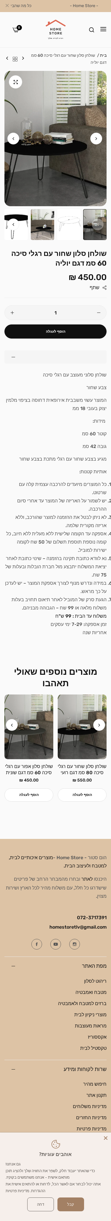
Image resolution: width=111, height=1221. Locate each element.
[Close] (106, 1138)
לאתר (87, 879)
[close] (7, 6)
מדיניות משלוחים (90, 1106)
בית (103, 55)
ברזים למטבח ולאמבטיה (82, 1003)
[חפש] (91, 30)
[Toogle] (55, 357)
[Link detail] (74, 944)
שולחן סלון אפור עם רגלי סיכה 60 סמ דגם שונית (29, 769)
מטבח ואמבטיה (91, 992)
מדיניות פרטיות (92, 1129)
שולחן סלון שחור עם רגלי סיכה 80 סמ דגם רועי (82, 769)
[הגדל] (15, 82)
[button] (13, 138)
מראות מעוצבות (91, 1026)
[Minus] (99, 312)
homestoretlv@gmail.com (78, 927)
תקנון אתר (96, 1095)
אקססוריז (97, 1037)
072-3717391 (92, 917)
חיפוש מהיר (95, 1084)
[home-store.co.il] (55, 29)
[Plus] (12, 312)
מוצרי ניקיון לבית (90, 1014)
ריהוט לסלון (95, 981)
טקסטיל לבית (93, 1048)
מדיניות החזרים (91, 1117)
